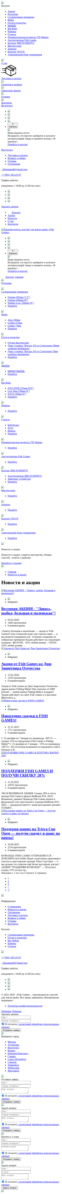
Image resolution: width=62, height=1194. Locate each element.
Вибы (11, 20)
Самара (12, 1056)
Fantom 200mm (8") (18, 300)
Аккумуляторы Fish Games (22, 40)
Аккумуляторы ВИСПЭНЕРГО (25, 476)
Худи (10, 428)
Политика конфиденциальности (25, 1006)
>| (9, 890)
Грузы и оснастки (17, 937)
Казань (11, 1050)
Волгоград (7, 105)
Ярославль (13, 1070)
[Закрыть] (2, 1033)
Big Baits (12, 28)
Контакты (6, 102)
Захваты (12, 48)
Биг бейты (13, 940)
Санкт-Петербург (17, 1059)
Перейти (12, 306)
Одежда (12, 34)
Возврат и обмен (17, 158)
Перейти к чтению (11, 563)
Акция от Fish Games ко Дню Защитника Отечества (26, 666)
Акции (11, 11)
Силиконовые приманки (21, 17)
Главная (12, 571)
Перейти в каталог (18, 144)
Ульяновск (13, 1065)
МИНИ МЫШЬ (16, 371)
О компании (14, 906)
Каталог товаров (14, 277)
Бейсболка (13, 425)
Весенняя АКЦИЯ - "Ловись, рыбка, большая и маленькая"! (28, 611)
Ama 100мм (14, 320)
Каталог (16, 212)
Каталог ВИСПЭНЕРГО (21, 43)
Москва (12, 1042)
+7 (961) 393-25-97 (11, 174)
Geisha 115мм (15, 322)
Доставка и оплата (11, 78)
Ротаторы (13, 14)
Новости (12, 218)
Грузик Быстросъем (18, 342)
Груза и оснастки (17, 22)
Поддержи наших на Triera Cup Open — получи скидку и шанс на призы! (30, 833)
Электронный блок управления (25, 54)
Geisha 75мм (14, 325)
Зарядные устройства (19, 479)
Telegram (16, 1011)
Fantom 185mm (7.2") (19, 297)
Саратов (12, 1062)
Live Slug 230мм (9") (19, 391)
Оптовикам (14, 164)
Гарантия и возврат (11, 84)
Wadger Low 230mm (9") (21, 303)
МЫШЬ (12, 25)
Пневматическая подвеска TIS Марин (28, 37)
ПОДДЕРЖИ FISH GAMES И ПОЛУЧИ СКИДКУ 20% (27, 773)
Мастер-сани (14, 46)
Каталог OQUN (16, 51)
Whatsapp (6, 1011)
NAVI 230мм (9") (17, 394)
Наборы (12, 31)
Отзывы (5, 96)
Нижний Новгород (18, 1053)
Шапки (11, 430)
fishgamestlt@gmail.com (14, 169)
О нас (4, 63)
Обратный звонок (11, 90)
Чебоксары (13, 1067)
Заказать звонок (9, 206)
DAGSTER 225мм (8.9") (21, 388)
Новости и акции (17, 574)
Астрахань (13, 1044)
